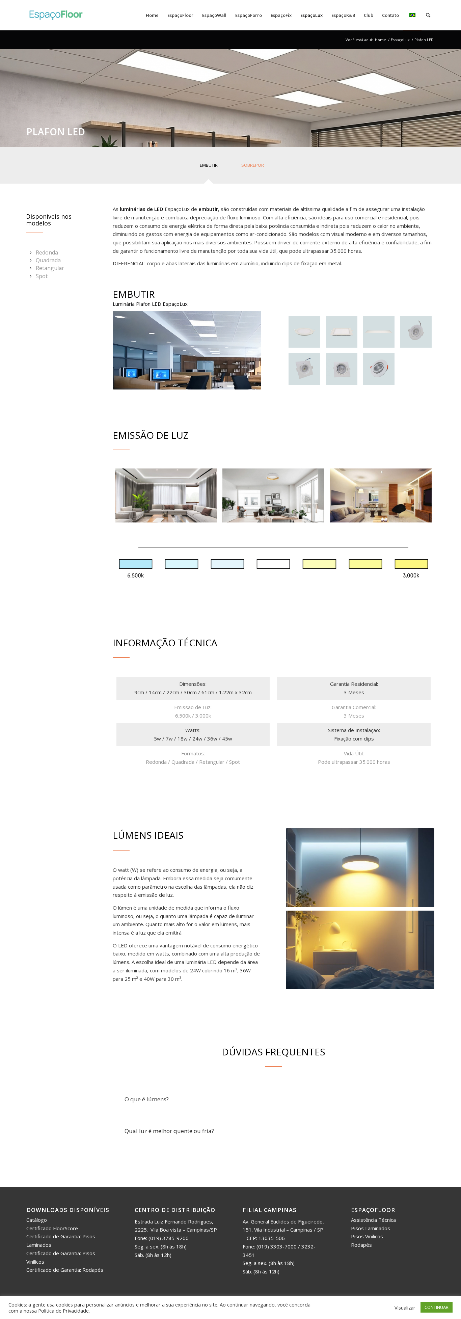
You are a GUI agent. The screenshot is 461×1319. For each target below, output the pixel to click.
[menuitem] (152, 15)
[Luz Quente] (380, 495)
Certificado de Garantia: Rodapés (64, 1269)
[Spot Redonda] (415, 331)
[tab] (209, 168)
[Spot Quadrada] (304, 368)
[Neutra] (273, 495)
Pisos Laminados (370, 1228)
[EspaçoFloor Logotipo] (56, 15)
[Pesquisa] (428, 15)
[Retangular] (378, 331)
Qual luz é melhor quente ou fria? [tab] (169, 1131)
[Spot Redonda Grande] (378, 368)
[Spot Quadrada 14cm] (341, 368)
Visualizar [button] (405, 1307)
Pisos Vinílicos (367, 1236)
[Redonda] (304, 331)
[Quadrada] (341, 331)
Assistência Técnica (373, 1219)
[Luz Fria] (166, 495)
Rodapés (361, 1244)
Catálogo (36, 1219)
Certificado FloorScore (52, 1228)
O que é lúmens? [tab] (147, 1099)
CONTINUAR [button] (437, 1307)
